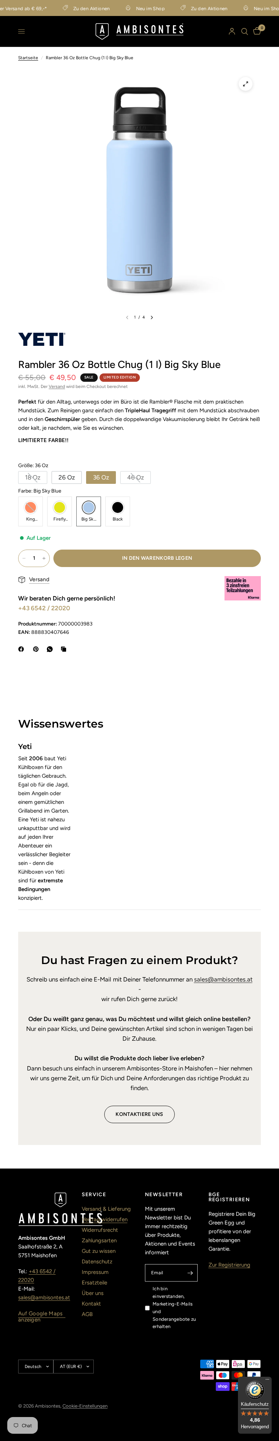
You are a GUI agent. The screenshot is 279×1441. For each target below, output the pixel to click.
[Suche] (245, 31)
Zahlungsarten (99, 1240)
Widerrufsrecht (100, 1230)
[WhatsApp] (51, 649)
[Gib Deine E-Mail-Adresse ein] (190, 1273)
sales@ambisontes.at (223, 979)
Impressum (95, 1272)
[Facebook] (22, 649)
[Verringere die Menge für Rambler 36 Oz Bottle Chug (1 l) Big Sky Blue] (24, 558)
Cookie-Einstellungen (85, 1406)
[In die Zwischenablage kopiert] (65, 649)
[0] (256, 31)
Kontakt (91, 1303)
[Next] (152, 317)
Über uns (93, 1293)
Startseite (28, 57)
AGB (87, 1314)
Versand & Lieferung (106, 1209)
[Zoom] (245, 84)
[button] (32, 477)
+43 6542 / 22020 (44, 608)
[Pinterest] (37, 649)
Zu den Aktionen (84, 8)
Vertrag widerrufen (105, 1219)
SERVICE (94, 1194)
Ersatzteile (94, 1282)
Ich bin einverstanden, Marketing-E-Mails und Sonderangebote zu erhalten (174, 1307)
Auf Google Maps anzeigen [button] (40, 1314)
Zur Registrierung (229, 1265)
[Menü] (267, 1381)
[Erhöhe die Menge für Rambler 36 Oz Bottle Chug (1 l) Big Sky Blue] (44, 558)
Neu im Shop (143, 8)
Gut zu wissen (99, 1251)
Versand (57, 386)
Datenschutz (97, 1261)
